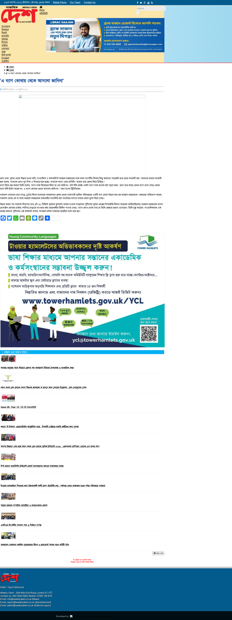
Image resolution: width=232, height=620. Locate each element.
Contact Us (89, 2)
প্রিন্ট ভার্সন (6, 54)
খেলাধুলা (5, 48)
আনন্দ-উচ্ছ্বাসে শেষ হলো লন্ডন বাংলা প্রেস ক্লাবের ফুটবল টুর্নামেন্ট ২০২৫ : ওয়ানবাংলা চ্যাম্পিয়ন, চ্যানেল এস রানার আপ (50, 446)
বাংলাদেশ (6, 26)
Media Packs (60, 2)
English (5, 58)
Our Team (75, 2)
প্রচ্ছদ (11, 67)
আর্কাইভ (5, 61)
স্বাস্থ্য (4, 51)
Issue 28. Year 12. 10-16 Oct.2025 (18, 407)
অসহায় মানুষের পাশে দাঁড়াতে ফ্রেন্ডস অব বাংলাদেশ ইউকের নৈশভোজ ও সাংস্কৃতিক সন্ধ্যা (37, 367)
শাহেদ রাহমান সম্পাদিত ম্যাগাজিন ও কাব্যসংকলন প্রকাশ (24, 505)
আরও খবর (159, 553)
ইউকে (42, 10)
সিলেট (4, 32)
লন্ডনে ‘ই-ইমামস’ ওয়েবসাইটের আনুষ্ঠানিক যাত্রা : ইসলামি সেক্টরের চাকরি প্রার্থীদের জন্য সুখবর (40, 426)
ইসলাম (5, 42)
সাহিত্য (5, 45)
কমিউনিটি (43, 13)
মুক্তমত (5, 39)
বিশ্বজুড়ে (5, 29)
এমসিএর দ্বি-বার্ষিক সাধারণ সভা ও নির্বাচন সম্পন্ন (21, 525)
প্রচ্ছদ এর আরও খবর (15, 352)
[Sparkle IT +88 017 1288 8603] (90, 616)
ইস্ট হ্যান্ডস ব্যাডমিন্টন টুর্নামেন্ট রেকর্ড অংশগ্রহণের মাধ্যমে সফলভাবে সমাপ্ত (32, 466)
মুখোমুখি (5, 35)
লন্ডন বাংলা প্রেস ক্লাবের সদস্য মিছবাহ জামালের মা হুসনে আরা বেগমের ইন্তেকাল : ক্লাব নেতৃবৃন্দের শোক (43, 387)
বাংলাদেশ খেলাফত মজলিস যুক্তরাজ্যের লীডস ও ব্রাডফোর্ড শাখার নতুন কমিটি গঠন (35, 544)
